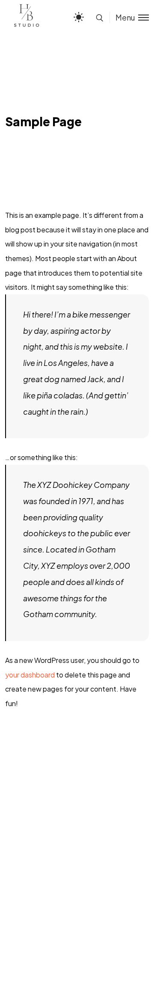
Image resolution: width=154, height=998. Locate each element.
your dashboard (30, 674)
